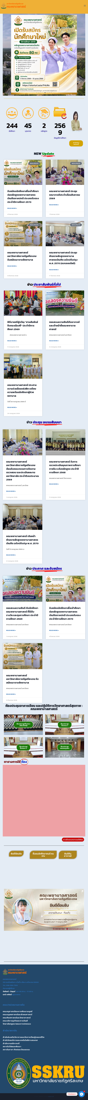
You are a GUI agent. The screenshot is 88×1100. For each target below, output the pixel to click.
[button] (6, 54)
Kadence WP (51, 1096)
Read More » (12, 208)
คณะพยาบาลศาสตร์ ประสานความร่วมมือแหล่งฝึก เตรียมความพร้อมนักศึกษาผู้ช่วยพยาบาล (22, 390)
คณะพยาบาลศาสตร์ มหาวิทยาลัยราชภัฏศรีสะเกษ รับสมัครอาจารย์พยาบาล (21, 256)
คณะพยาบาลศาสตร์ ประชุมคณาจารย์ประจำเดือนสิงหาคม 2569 (64, 194)
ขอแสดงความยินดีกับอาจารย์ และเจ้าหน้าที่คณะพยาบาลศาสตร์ (64, 325)
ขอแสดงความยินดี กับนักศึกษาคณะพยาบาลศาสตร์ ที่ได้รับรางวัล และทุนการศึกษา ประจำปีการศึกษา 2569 (22, 613)
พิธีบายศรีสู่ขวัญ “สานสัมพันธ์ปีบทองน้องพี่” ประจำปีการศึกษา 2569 (22, 325)
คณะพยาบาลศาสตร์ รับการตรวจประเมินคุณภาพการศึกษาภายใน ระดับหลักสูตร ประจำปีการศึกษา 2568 (65, 467)
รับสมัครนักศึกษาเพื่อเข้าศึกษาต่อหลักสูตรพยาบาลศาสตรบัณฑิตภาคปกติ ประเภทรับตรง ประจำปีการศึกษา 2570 (23, 196)
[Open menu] (85, 5)
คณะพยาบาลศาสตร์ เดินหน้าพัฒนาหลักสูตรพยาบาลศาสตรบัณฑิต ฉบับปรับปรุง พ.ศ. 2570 (22, 539)
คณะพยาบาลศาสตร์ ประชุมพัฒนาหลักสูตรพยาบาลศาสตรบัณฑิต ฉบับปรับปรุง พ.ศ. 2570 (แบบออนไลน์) (63, 258)
